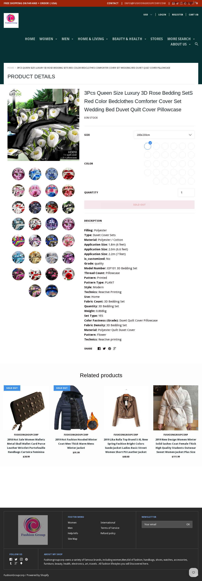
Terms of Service (110, 527)
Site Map (72, 538)
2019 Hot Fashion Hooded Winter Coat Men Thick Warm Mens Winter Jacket (76, 443)
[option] (43, 125)
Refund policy (108, 533)
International (108, 522)
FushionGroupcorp (76, 435)
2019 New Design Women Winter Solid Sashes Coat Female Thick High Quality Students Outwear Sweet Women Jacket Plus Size (175, 445)
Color (88, 163)
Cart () (193, 14)
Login (162, 14)
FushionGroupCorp (26, 435)
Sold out (139, 204)
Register (177, 14)
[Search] (196, 45)
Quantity (91, 192)
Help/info (73, 533)
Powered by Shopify (38, 575)
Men (70, 527)
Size (87, 134)
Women (72, 522)
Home (30, 39)
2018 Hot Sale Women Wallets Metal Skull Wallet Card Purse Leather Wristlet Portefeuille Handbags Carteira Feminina (26, 445)
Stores (157, 39)
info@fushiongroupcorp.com (145, 3)
